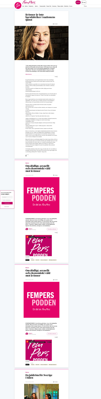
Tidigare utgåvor (60, 6)
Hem (23, 6)
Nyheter (26, 6)
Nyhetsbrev (66, 6)
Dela (55, 76)
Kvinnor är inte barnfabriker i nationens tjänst (40, 17)
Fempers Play (48, 6)
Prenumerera (78, 2)
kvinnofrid (37, 364)
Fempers (30, 228)
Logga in (84, 2)
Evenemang (54, 6)
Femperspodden (43, 6)
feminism (32, 364)
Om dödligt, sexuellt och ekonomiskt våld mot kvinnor (38, 168)
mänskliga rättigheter (52, 364)
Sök (85, 6)
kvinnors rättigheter (44, 364)
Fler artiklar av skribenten (52, 229)
